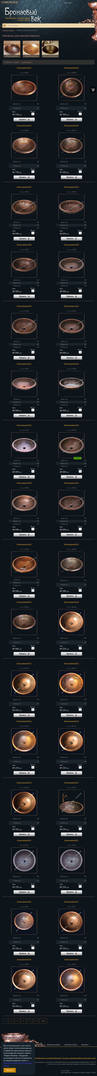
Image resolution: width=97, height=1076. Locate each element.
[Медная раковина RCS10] (71, 622)
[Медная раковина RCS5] (71, 860)
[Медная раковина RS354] (24, 622)
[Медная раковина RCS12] (71, 683)
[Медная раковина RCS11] (24, 683)
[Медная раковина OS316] (71, 384)
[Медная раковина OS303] (24, 265)
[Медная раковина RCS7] (71, 922)
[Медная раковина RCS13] (24, 741)
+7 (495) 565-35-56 (10, 2)
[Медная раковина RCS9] (71, 979)
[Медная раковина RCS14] (71, 741)
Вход (3, 1050)
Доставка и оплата (71, 1044)
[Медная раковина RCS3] (24, 860)
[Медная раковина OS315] (24, 384)
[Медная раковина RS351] (24, 88)
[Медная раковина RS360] (71, 88)
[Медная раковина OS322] (71, 503)
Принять (9, 1070)
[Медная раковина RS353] (71, 564)
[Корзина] (93, 90)
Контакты (85, 1044)
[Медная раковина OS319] (71, 445)
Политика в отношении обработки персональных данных (79, 1058)
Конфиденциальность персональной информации (47, 1058)
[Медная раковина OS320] (24, 503)
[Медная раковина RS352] (71, 145)
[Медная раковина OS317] (24, 445)
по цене (16, 62)
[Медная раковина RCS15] (24, 802)
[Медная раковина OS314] (71, 326)
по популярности (26, 62)
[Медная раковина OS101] (24, 207)
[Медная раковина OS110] (71, 207)
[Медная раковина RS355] (24, 145)
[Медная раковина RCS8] (24, 979)
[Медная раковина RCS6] (24, 922)
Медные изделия (36, 1044)
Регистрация (5, 1054)
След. (43, 1021)
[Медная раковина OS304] (71, 265)
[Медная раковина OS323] (24, 564)
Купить (24, 120)
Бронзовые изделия (53, 1044)
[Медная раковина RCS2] (71, 802)
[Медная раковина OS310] (24, 326)
